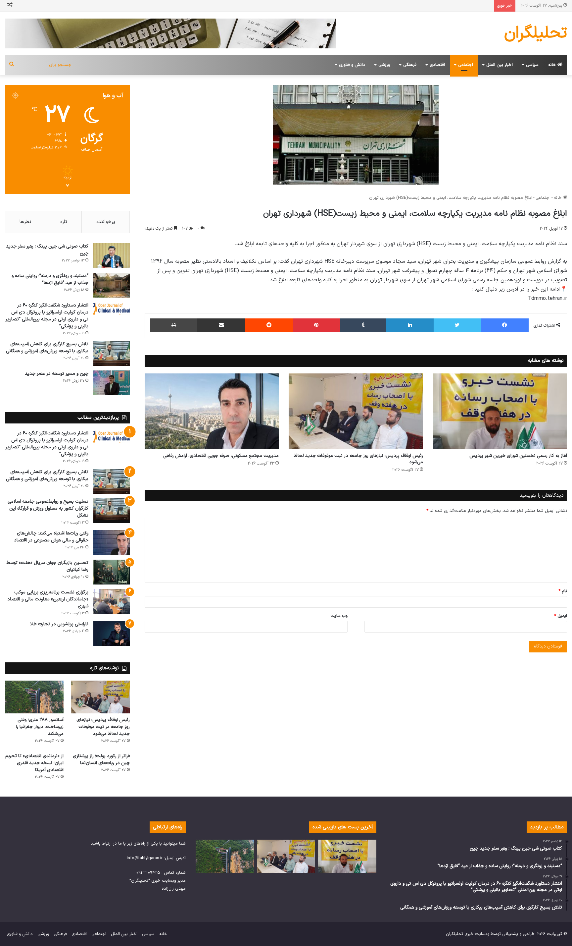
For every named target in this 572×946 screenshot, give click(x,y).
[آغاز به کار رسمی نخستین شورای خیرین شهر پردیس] (500, 411)
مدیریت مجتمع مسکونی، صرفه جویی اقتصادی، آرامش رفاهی (221, 455)
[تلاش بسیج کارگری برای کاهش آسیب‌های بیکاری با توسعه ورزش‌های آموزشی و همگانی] (111, 353)
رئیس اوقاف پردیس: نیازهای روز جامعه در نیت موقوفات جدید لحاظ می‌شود (358, 459)
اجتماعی (465, 65)
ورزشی (384, 65)
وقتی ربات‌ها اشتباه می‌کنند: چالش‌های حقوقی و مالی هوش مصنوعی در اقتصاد (51, 537)
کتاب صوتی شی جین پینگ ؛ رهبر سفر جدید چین (47, 250)
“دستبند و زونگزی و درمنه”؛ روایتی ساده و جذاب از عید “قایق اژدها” (50, 279)
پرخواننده (105, 222)
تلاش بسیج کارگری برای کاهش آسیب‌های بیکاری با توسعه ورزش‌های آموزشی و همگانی (47, 348)
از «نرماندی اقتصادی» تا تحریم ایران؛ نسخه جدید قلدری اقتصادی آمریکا (34, 762)
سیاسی (532, 65)
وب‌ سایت (339, 616)
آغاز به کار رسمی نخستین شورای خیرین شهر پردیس (518, 455)
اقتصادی (437, 65)
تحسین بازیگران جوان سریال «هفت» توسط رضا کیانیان (47, 566)
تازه (63, 222)
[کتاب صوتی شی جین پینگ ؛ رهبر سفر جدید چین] (111, 255)
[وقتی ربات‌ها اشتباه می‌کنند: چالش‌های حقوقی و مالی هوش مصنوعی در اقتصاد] (111, 542)
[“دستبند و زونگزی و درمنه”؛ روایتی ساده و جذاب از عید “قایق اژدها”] (111, 285)
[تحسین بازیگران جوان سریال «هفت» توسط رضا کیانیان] (111, 572)
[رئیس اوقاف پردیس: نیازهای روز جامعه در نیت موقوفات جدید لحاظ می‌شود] (356, 411)
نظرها (25, 222)
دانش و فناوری (352, 65)
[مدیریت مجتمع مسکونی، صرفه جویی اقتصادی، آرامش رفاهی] (212, 411)
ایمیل (560, 616)
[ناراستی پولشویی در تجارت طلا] (111, 633)
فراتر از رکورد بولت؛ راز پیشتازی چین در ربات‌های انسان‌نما (101, 759)
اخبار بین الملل (499, 65)
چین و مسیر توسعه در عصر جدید (56, 373)
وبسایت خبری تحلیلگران (467, 934)
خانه (552, 65)
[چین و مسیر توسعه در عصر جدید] (111, 382)
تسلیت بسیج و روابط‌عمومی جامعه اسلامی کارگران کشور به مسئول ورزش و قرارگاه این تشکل (48, 508)
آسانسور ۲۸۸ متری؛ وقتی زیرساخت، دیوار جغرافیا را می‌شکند (40, 726)
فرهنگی (409, 65)
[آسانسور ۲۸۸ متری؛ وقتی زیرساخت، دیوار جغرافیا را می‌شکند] (34, 697)
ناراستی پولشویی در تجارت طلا (59, 624)
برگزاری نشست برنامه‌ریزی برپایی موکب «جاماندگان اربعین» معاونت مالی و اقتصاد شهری (47, 599)
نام (562, 591)
